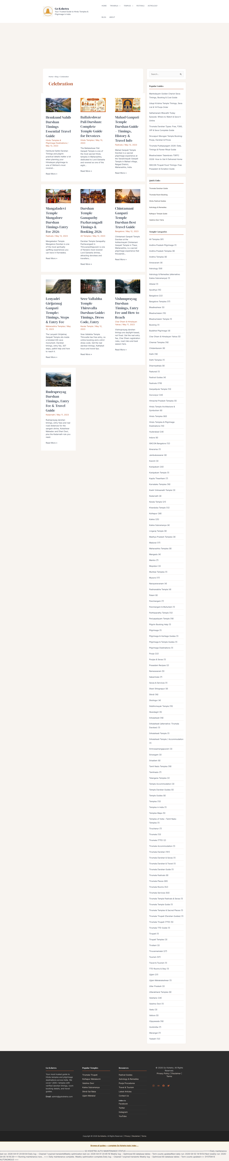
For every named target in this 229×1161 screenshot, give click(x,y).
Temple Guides (156, 795)
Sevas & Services (157, 683)
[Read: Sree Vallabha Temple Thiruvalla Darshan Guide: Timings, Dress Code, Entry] (93, 286)
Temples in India (156, 807)
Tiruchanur (154, 828)
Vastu (151, 1009)
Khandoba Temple (157, 507)
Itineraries (153, 449)
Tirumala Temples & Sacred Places (164, 910)
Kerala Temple (87, 326)
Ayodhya (153, 290)
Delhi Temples (155, 360)
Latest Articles (125, 1091)
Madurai (152, 542)
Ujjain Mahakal (88, 1096)
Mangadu (153, 554)
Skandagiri (154, 712)
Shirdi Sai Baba (89, 1091)
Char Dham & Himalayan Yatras (163, 336)
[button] (119, 5)
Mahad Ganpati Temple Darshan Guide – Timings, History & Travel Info (127, 129)
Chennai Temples (157, 342)
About (112, 17)
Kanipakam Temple (157, 472)
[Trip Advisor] (158, 1086)
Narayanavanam (156, 583)
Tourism (152, 957)
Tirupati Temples (156, 939)
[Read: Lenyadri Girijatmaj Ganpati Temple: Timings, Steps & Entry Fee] (58, 286)
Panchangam (155, 601)
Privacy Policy (163, 1073)
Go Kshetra (62, 9)
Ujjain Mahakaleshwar (159, 980)
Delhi (151, 354)
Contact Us (124, 1096)
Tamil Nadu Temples (158, 766)
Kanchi (152, 461)
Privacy (127, 1136)
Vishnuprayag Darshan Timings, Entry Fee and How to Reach (127, 308)
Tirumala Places (156, 881)
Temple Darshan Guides (160, 789)
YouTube (123, 1116)
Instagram (123, 1112)
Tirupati (152, 933)
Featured (153, 371)
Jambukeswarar (156, 455)
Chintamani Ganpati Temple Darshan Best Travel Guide (125, 218)
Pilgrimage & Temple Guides (161, 642)
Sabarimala (154, 677)
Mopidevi (153, 566)
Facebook (123, 1103)
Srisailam (153, 760)
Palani (152, 595)
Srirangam (153, 754)
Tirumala (114, 6)
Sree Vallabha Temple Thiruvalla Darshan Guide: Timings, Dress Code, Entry (93, 310)
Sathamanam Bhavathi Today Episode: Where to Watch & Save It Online (165, 117)
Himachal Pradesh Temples (161, 401)
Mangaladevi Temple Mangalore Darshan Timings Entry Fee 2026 (57, 220)
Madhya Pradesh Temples (160, 537)
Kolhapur (153, 513)
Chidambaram (155, 348)
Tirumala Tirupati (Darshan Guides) (165, 916)
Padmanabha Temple (158, 589)
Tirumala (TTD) (156, 840)
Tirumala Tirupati (89, 1075)
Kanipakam (154, 467)
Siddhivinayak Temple (159, 706)
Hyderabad (154, 432)
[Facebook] (163, 1086)
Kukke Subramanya (158, 525)
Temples (127, 6)
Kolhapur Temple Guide (158, 214)
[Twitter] (168, 1086)
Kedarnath (50, 414)
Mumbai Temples (156, 572)
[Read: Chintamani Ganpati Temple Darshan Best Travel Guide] (127, 196)
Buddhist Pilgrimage (158, 330)
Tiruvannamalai (156, 951)
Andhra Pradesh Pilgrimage (161, 245)
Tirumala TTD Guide (158, 928)
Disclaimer (176, 1073)
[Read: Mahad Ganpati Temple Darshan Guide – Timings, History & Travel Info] (127, 105)
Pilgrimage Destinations (159, 648)
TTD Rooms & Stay (157, 968)
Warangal (153, 1033)
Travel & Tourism (156, 963)
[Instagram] (153, 1086)
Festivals (140, 6)
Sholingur (153, 700)
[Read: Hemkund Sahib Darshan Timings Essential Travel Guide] (58, 105)
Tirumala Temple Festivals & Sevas (164, 898)
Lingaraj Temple (156, 531)
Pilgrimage (154, 630)
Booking (153, 325)
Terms (169, 1076)
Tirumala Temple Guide (159, 904)
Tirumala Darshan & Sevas (161, 858)
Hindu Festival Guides (157, 201)
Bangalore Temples (157, 301)
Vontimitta (153, 1027)
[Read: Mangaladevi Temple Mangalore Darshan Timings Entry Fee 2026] (58, 196)
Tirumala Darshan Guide (158, 188)
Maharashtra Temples (55, 326)
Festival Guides (156, 377)
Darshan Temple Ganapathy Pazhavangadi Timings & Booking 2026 (91, 220)
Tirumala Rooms (156, 887)
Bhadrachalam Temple (159, 319)
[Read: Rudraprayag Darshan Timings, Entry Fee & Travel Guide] (58, 379)
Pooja (151, 653)
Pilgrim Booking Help (158, 624)
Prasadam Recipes (157, 665)
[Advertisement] (114, 42)
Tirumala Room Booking (158, 195)
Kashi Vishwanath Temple (160, 490)
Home (104, 6)
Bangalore (119, 231)
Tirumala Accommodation (160, 846)
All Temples (86, 236)
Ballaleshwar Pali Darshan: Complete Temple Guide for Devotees (91, 126)
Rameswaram (155, 671)
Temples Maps (155, 813)
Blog (104, 17)
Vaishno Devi (155, 1004)
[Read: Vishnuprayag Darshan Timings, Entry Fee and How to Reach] (127, 286)
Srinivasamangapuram (159, 749)
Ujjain (151, 974)
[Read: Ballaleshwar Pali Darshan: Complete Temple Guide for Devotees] (93, 105)
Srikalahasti (154, 718)
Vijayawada (154, 1021)
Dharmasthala (155, 366)
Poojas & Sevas (156, 659)
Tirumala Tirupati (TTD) (159, 922)
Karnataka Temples (157, 484)
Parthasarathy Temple (159, 613)
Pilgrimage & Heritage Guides (162, 636)
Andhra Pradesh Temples (160, 251)
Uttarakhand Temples (158, 992)
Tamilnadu (153, 772)
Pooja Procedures (127, 1083)
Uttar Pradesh (155, 986)
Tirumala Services (157, 893)
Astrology (152, 6)
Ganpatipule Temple (158, 389)
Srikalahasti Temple (158, 733)
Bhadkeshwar (155, 307)
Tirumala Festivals (157, 875)
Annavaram (154, 262)
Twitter (122, 1108)
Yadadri (152, 1039)
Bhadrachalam (155, 313)
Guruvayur (154, 395)
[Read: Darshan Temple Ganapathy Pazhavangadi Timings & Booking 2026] (93, 196)
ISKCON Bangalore (157, 443)
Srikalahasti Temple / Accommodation (166, 739)
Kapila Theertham (157, 478)
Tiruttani (152, 945)
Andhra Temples (156, 257)
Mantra (152, 560)
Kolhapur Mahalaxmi (91, 1079)
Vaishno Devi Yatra (156, 220)
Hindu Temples (87, 140)
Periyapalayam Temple (159, 618)
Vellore (152, 1015)
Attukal (152, 284)
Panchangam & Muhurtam (160, 607)
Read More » (51, 173)
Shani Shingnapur (157, 688)
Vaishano (153, 998)
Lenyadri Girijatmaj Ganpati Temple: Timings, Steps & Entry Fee (57, 310)
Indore (152, 437)
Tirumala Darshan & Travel (161, 863)
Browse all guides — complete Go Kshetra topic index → (115, 1145)
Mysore (152, 578)
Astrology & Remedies (157, 207)
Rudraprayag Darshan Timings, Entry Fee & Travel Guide (57, 401)
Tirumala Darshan (157, 852)
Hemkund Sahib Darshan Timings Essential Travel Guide (58, 126)
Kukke (152, 519)
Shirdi (151, 694)
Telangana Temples (158, 778)
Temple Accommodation (160, 784)
